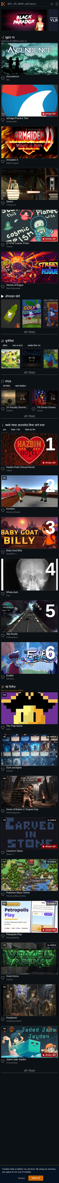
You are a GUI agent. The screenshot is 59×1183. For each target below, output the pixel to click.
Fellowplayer (12, 637)
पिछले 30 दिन (30, 430)
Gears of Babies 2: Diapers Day (22, 809)
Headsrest (11, 1017)
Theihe (9, 246)
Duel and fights (14, 767)
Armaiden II (12, 160)
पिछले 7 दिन (15, 430)
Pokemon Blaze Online (18, 892)
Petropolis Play (14, 934)
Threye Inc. (11, 205)
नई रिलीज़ (6, 386)
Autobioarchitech (13, 1021)
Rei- (8, 80)
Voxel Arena (12, 976)
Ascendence (12, 76)
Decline (21, 1178)
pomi (8, 729)
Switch (9, 201)
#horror (4, 690)
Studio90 (10, 554)
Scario (9, 854)
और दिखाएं (29, 332)
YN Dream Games (46, 407)
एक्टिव (5, 345)
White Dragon (12, 163)
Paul (8, 595)
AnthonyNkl (11, 121)
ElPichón (10, 679)
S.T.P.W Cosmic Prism (17, 243)
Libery (9, 470)
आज (4, 430)
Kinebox (10, 509)
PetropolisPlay (12, 937)
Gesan (40, 410)
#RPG (20, 690)
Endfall (9, 675)
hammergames (13, 812)
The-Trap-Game (14, 726)
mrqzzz (9, 979)
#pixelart (13, 690)
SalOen (9, 410)
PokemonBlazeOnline (16, 896)
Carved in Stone (14, 851)
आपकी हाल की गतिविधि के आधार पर (14, 41)
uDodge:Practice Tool (17, 118)
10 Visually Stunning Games (20, 407)
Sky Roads (11, 634)
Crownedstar (12, 1063)
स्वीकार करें (36, 1178)
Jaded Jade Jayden (16, 1059)
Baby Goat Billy (14, 550)
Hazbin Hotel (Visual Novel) (20, 467)
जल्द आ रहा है (17, 345)
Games (9, 771)
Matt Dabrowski (13, 288)
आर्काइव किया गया (34, 345)
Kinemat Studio (13, 512)
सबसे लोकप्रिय (20, 386)
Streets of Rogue (14, 285)
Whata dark (12, 592)
